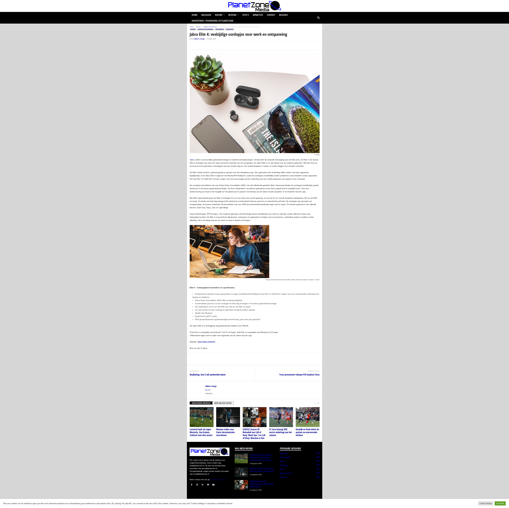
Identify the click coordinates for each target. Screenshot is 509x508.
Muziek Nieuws (286, 473)
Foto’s (245, 14)
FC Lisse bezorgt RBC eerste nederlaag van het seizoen (280, 432)
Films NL (283, 477)
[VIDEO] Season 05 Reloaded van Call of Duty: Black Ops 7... (262, 484)
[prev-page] (315, 403)
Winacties (258, 14)
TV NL (282, 469)
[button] (318, 18)
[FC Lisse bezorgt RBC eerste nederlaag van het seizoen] (281, 417)
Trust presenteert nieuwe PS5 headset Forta (299, 374)
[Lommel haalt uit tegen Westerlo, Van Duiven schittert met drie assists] (202, 417)
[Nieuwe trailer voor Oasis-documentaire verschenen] (228, 417)
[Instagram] (197, 485)
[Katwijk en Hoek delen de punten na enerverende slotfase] (308, 417)
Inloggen (206, 14)
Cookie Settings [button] (486, 503)
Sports (282, 461)
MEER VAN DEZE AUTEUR (223, 403)
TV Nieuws (284, 465)
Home (194, 14)
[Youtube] (213, 485)
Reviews (232, 14)
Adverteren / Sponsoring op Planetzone (212, 20)
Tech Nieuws (220, 29)
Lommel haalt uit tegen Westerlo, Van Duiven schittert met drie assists (201, 432)
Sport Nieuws (285, 457)
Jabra (192, 160)
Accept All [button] (500, 503)
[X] (198, 46)
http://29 (207, 390)
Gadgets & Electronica (210, 27)
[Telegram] (210, 46)
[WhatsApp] (204, 46)
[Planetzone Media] (254, 6)
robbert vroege (199, 39)
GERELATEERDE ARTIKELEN (201, 403)
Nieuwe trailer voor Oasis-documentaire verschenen (225, 432)
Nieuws (218, 14)
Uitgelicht (229, 29)
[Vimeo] (208, 485)
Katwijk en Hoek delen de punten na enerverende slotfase (307, 432)
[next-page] (318, 403)
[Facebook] (192, 46)
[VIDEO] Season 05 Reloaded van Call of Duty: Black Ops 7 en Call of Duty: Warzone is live (254, 434)
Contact (271, 14)
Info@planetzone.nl (217, 480)
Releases (283, 14)
